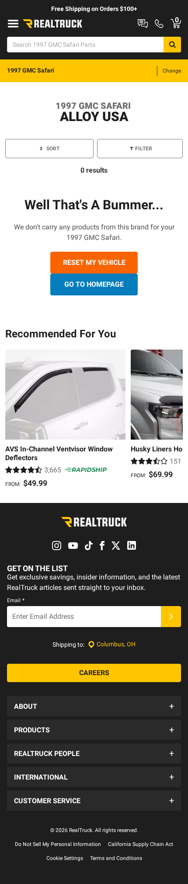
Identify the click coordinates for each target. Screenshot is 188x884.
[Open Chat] (143, 23)
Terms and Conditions (116, 858)
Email (15, 600)
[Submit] (171, 616)
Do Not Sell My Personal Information (58, 844)
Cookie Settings (64, 858)
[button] (94, 706)
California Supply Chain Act (140, 844)
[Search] (172, 44)
